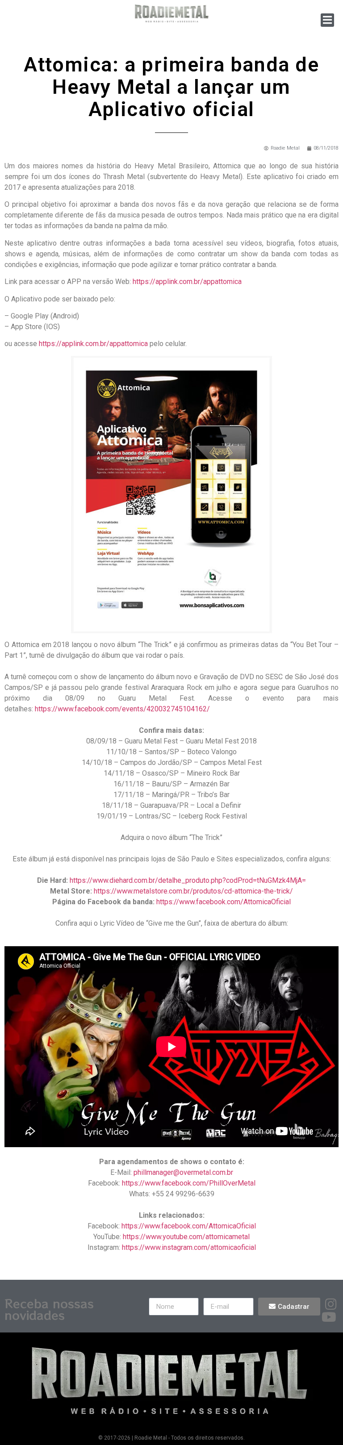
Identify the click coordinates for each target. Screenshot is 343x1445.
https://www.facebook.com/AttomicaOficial (223, 902)
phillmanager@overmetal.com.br (183, 1172)
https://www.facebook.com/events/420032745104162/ (122, 709)
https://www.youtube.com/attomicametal (186, 1236)
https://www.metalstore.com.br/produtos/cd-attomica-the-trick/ (193, 891)
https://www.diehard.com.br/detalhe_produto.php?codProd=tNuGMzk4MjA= (188, 880)
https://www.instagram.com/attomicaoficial (189, 1247)
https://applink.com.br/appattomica (187, 281)
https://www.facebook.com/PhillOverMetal (188, 1183)
